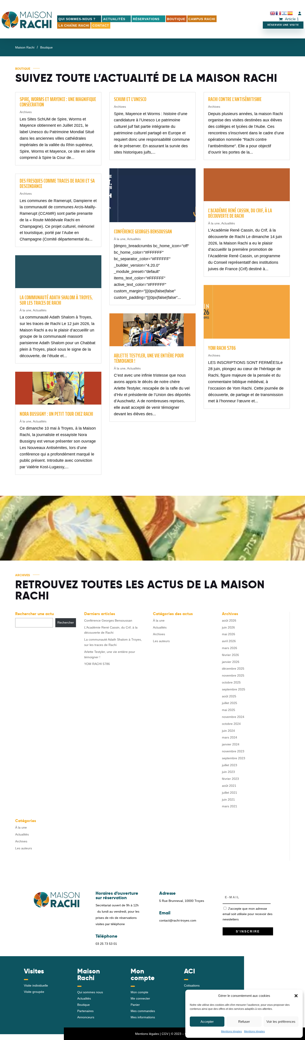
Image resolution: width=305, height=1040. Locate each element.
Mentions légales (231, 1031)
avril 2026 (229, 641)
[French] (279, 13)
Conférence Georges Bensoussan (143, 231)
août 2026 (229, 620)
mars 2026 (229, 648)
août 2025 (229, 696)
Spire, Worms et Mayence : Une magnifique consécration (58, 102)
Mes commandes (143, 1011)
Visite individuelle (36, 985)
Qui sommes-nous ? (77, 19)
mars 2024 (229, 737)
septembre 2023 (233, 758)
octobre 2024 (231, 724)
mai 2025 (228, 710)
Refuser (244, 1021)
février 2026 (230, 655)
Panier (135, 1004)
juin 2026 (228, 627)
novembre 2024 (233, 717)
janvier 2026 (230, 662)
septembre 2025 (233, 689)
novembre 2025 (233, 675)
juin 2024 (228, 730)
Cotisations (192, 985)
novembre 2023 (233, 751)
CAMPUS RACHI (201, 19)
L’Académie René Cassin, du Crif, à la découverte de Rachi (240, 213)
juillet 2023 (229, 765)
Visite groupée (34, 992)
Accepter (207, 1021)
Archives (26, 112)
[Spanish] (290, 13)
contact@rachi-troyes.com (177, 920)
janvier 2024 (230, 744)
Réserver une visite (283, 24)
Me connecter (140, 998)
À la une (25, 310)
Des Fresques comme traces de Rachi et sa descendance (57, 183)
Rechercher (65, 622)
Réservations (146, 19)
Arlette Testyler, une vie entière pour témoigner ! (149, 358)
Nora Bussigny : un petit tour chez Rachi (56, 414)
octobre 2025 (231, 682)
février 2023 (230, 779)
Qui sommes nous (90, 992)
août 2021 (229, 785)
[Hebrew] (284, 13)
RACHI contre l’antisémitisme (234, 99)
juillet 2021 (229, 792)
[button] (296, 996)
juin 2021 (228, 799)
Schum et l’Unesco (130, 99)
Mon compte (139, 992)
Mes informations (143, 1017)
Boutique (176, 19)
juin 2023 (228, 772)
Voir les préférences (280, 1021)
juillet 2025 (229, 703)
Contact (100, 25)
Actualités (114, 19)
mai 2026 (228, 634)
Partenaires (85, 1011)
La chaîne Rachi (73, 25)
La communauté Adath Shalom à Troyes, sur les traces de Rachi (56, 300)
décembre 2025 (233, 668)
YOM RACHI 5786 (222, 348)
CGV (165, 1034)
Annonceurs (85, 1017)
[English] (273, 13)
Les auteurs (161, 641)
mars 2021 (229, 806)
